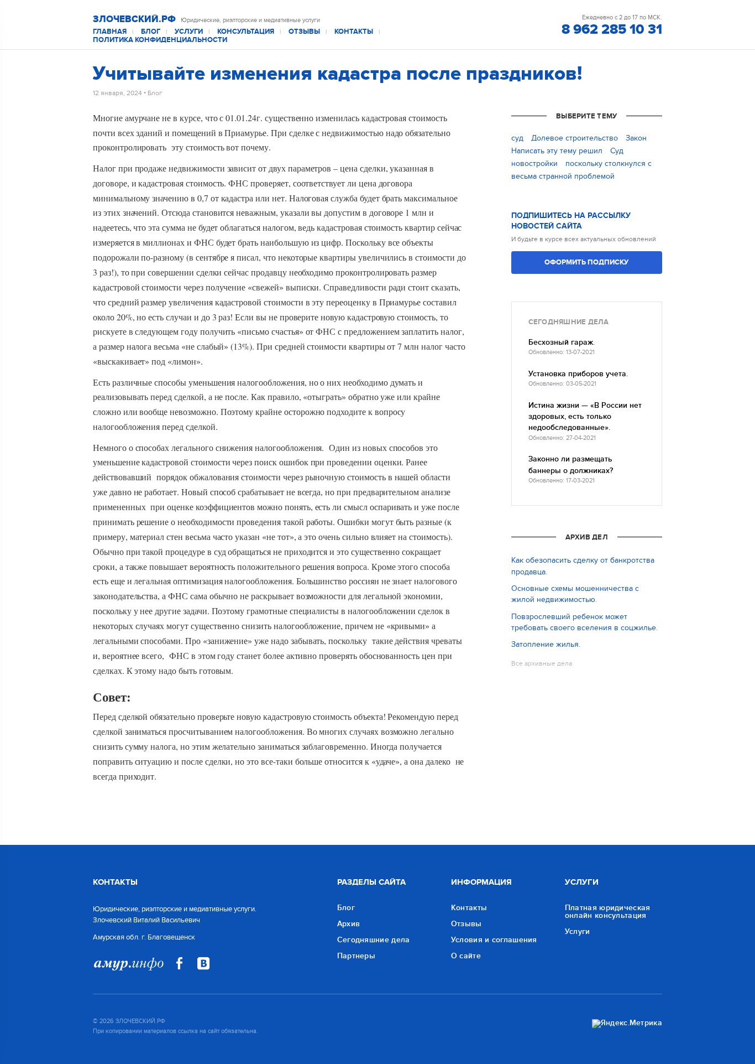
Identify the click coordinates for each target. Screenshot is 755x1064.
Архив (348, 923)
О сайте (466, 956)
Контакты (353, 32)
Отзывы (304, 32)
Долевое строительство (574, 138)
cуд (517, 138)
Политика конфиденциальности (160, 40)
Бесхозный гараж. (561, 342)
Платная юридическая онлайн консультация (608, 911)
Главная (110, 32)
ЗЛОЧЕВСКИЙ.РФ (134, 19)
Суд (616, 150)
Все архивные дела (541, 663)
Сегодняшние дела (373, 939)
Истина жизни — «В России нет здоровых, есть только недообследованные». (585, 417)
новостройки (534, 163)
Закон (636, 138)
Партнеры (356, 956)
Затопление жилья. (545, 644)
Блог (150, 32)
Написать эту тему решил (556, 150)
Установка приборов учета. (578, 373)
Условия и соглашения (494, 939)
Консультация (245, 32)
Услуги (189, 32)
